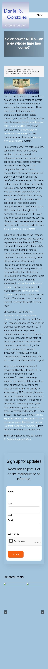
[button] (5, 612)
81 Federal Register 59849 (17, 439)
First (10, 504)
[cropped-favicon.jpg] (15, 2)
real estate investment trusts (24, 71)
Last (10, 515)
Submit (15, 554)
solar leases (16, 73)
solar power (26, 73)
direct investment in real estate (19, 229)
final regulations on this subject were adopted (20, 315)
